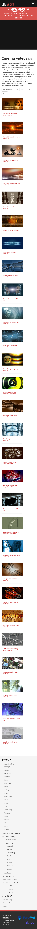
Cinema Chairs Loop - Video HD (11, 299)
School (6, 780)
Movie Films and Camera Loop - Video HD (10, 462)
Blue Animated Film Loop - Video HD (10, 276)
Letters (6, 770)
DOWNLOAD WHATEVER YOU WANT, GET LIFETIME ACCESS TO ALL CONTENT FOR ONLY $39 (18, 15)
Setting (11, 886)
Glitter (6, 826)
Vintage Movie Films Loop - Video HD (11, 626)
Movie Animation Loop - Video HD (10, 207)
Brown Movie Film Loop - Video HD (10, 416)
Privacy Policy (7, 900)
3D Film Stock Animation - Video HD (10, 161)
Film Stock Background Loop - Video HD (11, 184)
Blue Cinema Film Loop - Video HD (10, 252)
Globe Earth (8, 796)
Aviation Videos (11, 839)
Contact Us (6, 903)
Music (6, 816)
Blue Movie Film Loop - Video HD (11, 719)
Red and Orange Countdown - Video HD (11, 137)
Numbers (10, 866)
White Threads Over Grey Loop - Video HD (10, 649)
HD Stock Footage (9, 837)
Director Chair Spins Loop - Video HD (11, 322)
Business (7, 777)
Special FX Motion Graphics (12, 833)
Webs (6, 787)
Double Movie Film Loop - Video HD (10, 742)
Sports (6, 820)
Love (6, 800)
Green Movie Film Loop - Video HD (10, 696)
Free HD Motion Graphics (11, 883)
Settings (7, 767)
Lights (6, 793)
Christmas (7, 773)
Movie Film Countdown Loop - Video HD (11, 556)
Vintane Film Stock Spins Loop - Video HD (10, 114)
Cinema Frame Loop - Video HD (11, 509)
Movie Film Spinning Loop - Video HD (11, 369)
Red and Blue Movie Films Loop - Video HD (10, 486)
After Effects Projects (10, 879)
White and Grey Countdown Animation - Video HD (11, 532)
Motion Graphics (8, 764)
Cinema (6, 823)
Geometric (7, 783)
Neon (6, 803)
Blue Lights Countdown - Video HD (10, 346)
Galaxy (6, 790)
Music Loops (7, 873)
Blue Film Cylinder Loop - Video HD (10, 439)
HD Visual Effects (8, 843)
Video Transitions (8, 876)
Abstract (10, 846)
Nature (6, 829)
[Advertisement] (18, 36)
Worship (7, 813)
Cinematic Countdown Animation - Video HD (9, 392)
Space (6, 806)
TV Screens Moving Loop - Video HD (10, 672)
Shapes (9, 862)
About (5, 906)
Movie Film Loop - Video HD (11, 230)
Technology (8, 810)
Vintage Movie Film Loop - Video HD (10, 579)
